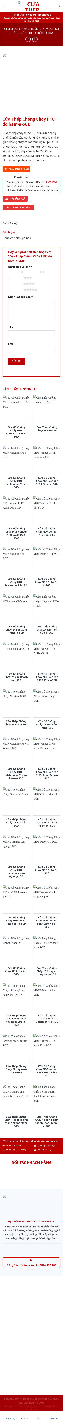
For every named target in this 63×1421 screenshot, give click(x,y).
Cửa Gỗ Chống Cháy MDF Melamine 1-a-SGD (46, 1018)
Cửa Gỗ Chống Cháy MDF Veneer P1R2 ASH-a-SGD (47, 677)
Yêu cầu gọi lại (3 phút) (15, 1150)
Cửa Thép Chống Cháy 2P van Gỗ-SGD (16, 822)
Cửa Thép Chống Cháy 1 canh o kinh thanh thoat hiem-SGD (16, 1121)
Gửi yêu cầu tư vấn (13, 1145)
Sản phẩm (31, 29)
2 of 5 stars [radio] (32, 272)
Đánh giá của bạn (20, 266)
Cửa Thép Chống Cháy (37, 33)
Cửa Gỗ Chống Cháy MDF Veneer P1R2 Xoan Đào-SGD (47, 1071)
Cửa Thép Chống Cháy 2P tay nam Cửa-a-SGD (46, 629)
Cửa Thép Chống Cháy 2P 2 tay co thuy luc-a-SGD (47, 971)
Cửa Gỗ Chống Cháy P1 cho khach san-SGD (16, 677)
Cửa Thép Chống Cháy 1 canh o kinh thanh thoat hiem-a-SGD (47, 1121)
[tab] (31, 223)
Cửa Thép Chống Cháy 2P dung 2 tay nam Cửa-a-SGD (16, 1020)
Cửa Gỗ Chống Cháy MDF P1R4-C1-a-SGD (47, 582)
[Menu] (5, 6)
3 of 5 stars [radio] (16, 277)
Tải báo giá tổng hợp (45, 1145)
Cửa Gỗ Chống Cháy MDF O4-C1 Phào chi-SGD (47, 822)
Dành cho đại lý (43, 1150)
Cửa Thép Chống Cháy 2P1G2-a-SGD (16, 723)
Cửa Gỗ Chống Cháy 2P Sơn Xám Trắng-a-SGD (16, 629)
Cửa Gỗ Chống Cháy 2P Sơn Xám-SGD (16, 971)
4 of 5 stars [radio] (16, 283)
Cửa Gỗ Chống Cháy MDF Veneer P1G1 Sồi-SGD (47, 531)
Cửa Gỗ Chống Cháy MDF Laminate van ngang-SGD (16, 871)
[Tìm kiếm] (59, 6)
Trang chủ (12, 29)
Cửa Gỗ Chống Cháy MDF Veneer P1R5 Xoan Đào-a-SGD (47, 773)
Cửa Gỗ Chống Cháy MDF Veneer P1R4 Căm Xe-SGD (47, 481)
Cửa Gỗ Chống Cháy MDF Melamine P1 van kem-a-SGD (16, 773)
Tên (10, 327)
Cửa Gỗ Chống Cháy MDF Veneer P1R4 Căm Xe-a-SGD (47, 922)
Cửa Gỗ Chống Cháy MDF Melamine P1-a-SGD (16, 482)
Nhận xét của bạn (20, 297)
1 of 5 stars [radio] (13, 272)
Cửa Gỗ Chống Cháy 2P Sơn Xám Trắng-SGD (47, 724)
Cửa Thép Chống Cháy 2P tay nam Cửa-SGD (16, 1069)
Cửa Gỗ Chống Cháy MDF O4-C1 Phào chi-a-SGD (16, 920)
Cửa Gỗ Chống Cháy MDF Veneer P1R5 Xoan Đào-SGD (16, 533)
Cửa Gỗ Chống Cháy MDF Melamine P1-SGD (16, 582)
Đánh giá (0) (10, 223)
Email (11, 343)
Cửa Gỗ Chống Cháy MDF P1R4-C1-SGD (47, 870)
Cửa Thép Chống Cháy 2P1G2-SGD (47, 429)
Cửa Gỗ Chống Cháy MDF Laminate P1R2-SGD (16, 432)
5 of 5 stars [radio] (16, 289)
